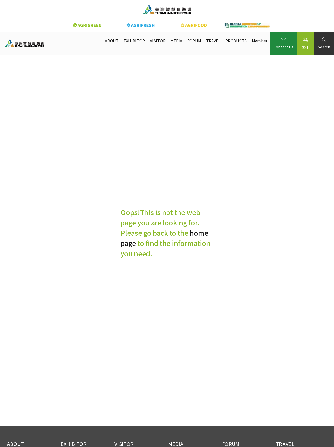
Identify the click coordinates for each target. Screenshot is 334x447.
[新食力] (194, 25)
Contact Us (284, 47)
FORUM (194, 41)
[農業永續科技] (87, 25)
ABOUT (112, 41)
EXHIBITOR (134, 41)
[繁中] (305, 43)
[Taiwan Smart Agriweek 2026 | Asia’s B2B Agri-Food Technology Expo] (167, 9)
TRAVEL (213, 41)
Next (277, 24)
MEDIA (176, 41)
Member (259, 41)
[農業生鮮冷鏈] (141, 25)
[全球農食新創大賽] (247, 25)
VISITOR (158, 41)
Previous (57, 24)
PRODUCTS (236, 41)
